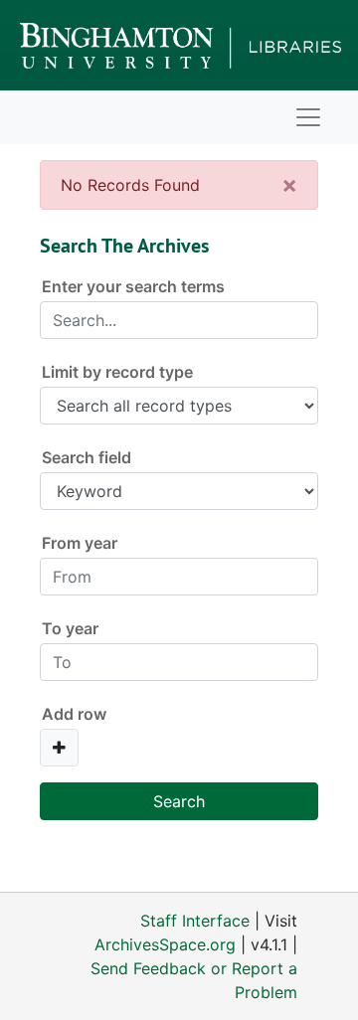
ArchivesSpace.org (165, 944)
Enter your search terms (133, 286)
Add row (74, 714)
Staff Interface (195, 921)
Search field (86, 457)
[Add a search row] (59, 747)
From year (79, 543)
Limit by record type (117, 372)
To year (70, 628)
